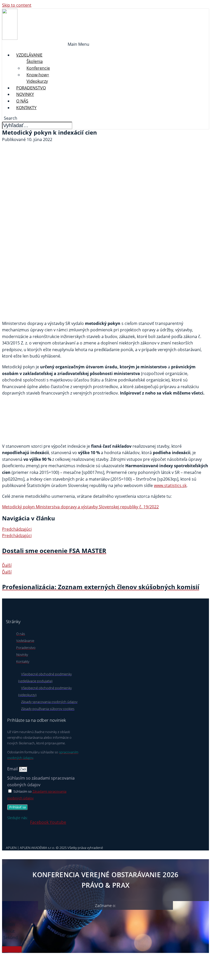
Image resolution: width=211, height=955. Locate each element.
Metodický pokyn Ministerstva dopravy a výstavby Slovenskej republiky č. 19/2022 (80, 507)
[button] (78, 44)
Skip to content (16, 5)
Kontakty (26, 107)
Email (13, 769)
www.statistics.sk (170, 485)
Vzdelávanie (29, 55)
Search (10, 118)
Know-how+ (38, 75)
